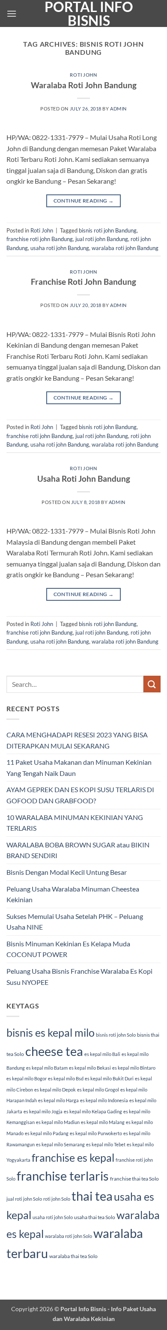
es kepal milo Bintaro (133, 1068)
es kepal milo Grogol (98, 1089)
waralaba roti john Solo (68, 1236)
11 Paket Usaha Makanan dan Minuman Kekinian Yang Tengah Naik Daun (79, 767)
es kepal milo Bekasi (90, 1068)
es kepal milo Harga (58, 1100)
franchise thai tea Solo (134, 1178)
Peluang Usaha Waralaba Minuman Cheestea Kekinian (72, 894)
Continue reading (84, 200)
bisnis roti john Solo (116, 1035)
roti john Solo (56, 1199)
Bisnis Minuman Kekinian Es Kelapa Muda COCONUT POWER (68, 949)
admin (118, 108)
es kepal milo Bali (102, 1054)
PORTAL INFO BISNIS (89, 13)
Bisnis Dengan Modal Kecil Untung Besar (66, 872)
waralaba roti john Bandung (125, 248)
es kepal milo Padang (47, 1133)
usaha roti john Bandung (59, 248)
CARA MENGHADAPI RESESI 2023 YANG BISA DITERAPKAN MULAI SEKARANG (77, 740)
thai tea (92, 1195)
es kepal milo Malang (103, 1122)
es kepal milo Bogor (26, 1078)
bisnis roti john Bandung (108, 230)
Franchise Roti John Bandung (83, 281)
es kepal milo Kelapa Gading (93, 1111)
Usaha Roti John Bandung (83, 478)
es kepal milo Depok (55, 1089)
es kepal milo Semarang (60, 1144)
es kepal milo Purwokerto (96, 1133)
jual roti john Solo (24, 1199)
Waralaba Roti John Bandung (84, 85)
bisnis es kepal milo (50, 1032)
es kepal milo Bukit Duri (109, 1078)
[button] (11, 13)
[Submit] (152, 684)
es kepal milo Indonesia (104, 1100)
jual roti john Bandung (101, 239)
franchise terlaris (63, 1175)
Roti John (83, 75)
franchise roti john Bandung (39, 239)
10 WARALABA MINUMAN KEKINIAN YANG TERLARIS (74, 822)
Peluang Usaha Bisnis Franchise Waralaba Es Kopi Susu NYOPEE (79, 976)
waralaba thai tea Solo (73, 1256)
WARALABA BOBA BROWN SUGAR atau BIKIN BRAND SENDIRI (77, 850)
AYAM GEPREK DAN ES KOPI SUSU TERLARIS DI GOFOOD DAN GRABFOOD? (80, 795)
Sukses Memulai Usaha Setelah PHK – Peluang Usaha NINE (74, 921)
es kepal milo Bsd (66, 1078)
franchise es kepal (73, 1157)
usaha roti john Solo (53, 1217)
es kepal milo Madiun (58, 1122)
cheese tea (54, 1051)
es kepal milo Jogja (43, 1111)
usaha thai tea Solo (94, 1217)
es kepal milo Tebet (105, 1144)
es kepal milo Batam (47, 1068)
